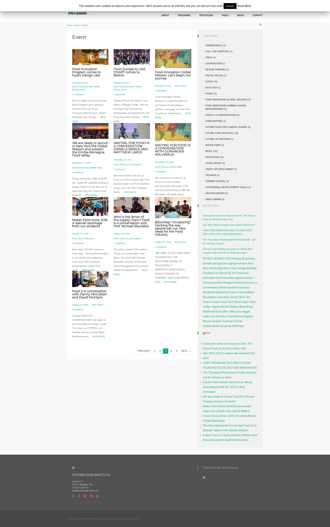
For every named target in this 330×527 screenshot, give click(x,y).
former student (227, 287)
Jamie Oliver (237, 297)
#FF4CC (208, 258)
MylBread (208, 311)
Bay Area (223, 268)
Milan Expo (246, 306)
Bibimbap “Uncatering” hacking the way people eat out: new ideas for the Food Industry (173, 228)
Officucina (206, 15)
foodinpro (240, 282)
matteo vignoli (211, 306)
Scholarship (213, 163)
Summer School (215, 181)
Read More (91, 195)
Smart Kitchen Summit (219, 169)
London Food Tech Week (226, 301)
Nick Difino (222, 311)
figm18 (223, 273)
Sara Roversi (236, 316)
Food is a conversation (130, 164)
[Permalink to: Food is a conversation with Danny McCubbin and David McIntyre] (90, 278)
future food (221, 292)
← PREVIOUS (142, 351)
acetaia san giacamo (215, 263)
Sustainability (211, 326)
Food (239, 273)
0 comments (78, 94)
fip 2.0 (231, 273)
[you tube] (97, 496)
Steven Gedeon (212, 321)
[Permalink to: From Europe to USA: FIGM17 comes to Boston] (132, 56)
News (240, 15)
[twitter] (85, 496)
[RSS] (73, 496)
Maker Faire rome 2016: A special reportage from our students (90, 223)
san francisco (219, 316)
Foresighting (213, 121)
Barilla (213, 268)
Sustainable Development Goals (226, 187)
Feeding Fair (210, 273)
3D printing (248, 258)
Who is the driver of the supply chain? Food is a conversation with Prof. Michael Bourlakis (132, 221)
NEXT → (186, 351)
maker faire (248, 301)
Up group (225, 326)
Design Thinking (215, 69)
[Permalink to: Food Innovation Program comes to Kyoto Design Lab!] (90, 56)
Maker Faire (213, 145)
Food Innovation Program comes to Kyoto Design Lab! (86, 72)
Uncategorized (214, 193)
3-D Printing (233, 258)
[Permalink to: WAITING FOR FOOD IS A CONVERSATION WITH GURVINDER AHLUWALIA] (173, 131)
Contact (257, 15)
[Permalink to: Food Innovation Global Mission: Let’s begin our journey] (173, 58)
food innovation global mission (234, 277)
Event (77, 25)
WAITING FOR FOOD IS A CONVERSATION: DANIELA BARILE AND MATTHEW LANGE (131, 147)
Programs (184, 15)
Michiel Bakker (230, 306)
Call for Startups (217, 51)
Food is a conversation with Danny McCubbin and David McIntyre (89, 294)
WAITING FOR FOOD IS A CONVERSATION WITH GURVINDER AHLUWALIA (173, 149)
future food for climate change (226, 127)
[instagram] (91, 496)
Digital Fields (214, 75)
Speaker (210, 175)
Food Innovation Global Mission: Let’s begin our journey (173, 75)
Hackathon (209, 297)
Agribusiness (213, 45)
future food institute (87, 168)
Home (69, 25)
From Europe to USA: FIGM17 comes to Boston (130, 72)
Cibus (208, 57)
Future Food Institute (241, 292)
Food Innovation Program (218, 282)
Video (225, 15)
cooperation (213, 63)
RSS (208, 333)
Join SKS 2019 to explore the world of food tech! (229, 224)
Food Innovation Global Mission (225, 99)
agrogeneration (238, 263)
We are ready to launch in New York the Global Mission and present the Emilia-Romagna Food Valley (90, 149)
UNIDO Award (213, 199)
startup (248, 316)
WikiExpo (238, 326)
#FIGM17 (220, 258)
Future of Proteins (217, 139)
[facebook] (79, 496)
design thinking (247, 268)
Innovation (223, 297)
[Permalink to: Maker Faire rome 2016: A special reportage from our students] (90, 206)
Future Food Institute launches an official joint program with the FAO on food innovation (227, 387)
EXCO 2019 (211, 87)
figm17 (209, 93)
